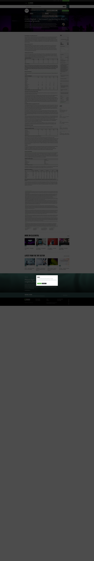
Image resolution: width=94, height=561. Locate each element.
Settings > (44, 283)
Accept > (39, 283)
